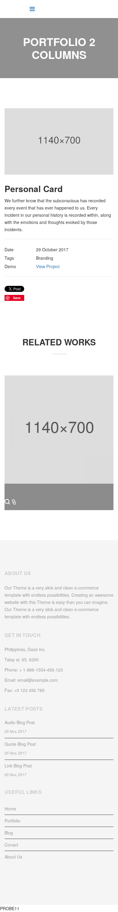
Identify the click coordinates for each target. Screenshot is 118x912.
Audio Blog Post (20, 722)
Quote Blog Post (20, 744)
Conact (11, 845)
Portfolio (12, 821)
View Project (48, 266)
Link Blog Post (18, 766)
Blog (9, 833)
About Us (13, 857)
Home (10, 809)
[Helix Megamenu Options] (32, 8)
